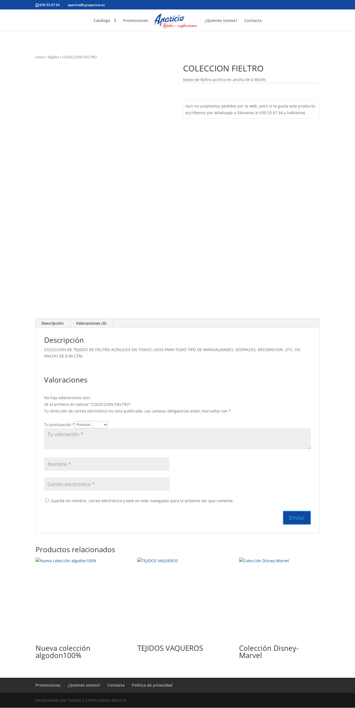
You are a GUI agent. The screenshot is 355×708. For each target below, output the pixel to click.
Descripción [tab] (52, 323)
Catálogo (101, 21)
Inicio (40, 56)
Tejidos (53, 56)
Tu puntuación (59, 424)
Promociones (135, 21)
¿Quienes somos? (221, 21)
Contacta (253, 21)
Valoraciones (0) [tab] (91, 323)
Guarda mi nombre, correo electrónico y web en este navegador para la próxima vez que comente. (142, 500)
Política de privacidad (152, 685)
